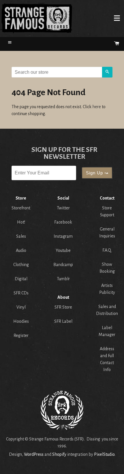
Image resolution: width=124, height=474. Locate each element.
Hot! (21, 222)
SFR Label (63, 321)
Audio (21, 250)
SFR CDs (21, 293)
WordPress (34, 454)
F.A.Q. (107, 250)
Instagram (63, 236)
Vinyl (21, 307)
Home (36, 18)
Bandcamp (63, 264)
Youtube (63, 250)
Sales (21, 236)
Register (21, 335)
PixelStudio (104, 454)
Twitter (63, 208)
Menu (117, 18)
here (96, 106)
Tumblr (63, 278)
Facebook (63, 222)
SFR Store (63, 307)
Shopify (59, 454)
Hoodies (21, 321)
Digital (21, 278)
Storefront (21, 208)
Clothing (21, 264)
